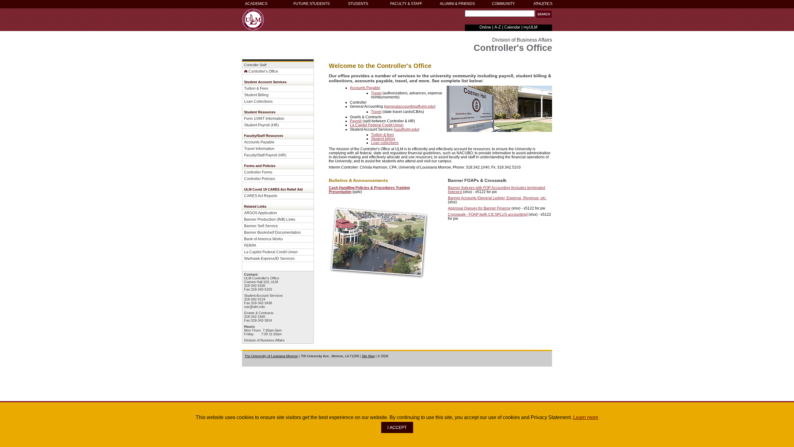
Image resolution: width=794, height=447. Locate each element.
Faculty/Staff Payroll (260, 155)
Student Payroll (257, 125)
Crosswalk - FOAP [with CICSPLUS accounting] (488, 214)
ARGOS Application (260, 213)
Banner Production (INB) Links (269, 219)
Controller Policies (259, 179)
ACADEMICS (256, 4)
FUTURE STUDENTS (311, 4)
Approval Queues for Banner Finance (479, 208)
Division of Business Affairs (264, 340)
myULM (531, 27)
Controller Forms (258, 172)
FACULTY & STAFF (406, 4)
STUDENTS (358, 4)
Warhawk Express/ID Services (269, 258)
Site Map (368, 356)
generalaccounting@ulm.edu (409, 106)
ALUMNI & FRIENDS (457, 4)
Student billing (383, 139)
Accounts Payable (259, 142)
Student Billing (256, 95)
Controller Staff (255, 65)
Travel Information (259, 149)
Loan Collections (258, 101)
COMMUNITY (503, 4)
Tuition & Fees (256, 88)
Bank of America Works (263, 239)
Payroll (356, 121)
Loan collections (385, 143)
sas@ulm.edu (254, 307)
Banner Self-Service (261, 226)
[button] (544, 14)
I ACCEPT (397, 427)
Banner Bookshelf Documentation (272, 232)
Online (485, 27)
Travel (376, 93)
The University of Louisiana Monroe (271, 356)
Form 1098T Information (264, 118)
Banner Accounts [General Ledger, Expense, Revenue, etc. (497, 198)
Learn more (585, 417)
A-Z (497, 27)
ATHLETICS (542, 4)
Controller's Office (263, 71)
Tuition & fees (382, 135)
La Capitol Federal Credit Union (271, 252)
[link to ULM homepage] (253, 29)
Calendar (512, 27)
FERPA (250, 245)
